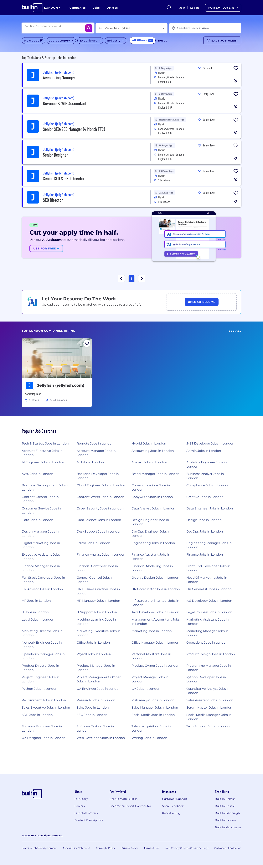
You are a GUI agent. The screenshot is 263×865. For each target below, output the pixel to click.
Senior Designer (55, 155)
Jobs (96, 7)
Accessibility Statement (76, 848)
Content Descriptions (89, 820)
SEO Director (53, 200)
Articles (112, 7)
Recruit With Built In (123, 799)
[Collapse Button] (236, 81)
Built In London (225, 820)
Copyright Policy (105, 848)
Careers (80, 806)
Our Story (81, 799)
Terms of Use (151, 848)
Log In (194, 7)
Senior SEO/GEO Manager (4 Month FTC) (74, 129)
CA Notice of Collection (227, 848)
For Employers (222, 7)
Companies (77, 7)
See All (235, 330)
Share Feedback (172, 806)
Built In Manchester (228, 827)
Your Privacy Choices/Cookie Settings (186, 848)
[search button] (169, 7)
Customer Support (174, 799)
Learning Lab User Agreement (39, 848)
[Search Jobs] (88, 28)
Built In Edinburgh (227, 813)
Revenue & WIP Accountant (64, 103)
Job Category (60, 40)
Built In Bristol (225, 806)
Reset (162, 40)
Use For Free (45, 248)
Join (182, 7)
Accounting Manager (59, 77)
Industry (114, 40)
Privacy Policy (129, 848)
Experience (89, 40)
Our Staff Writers (86, 813)
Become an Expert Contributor (130, 806)
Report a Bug (171, 813)
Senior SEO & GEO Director (64, 178)
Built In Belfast (225, 799)
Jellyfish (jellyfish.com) (60, 385)
